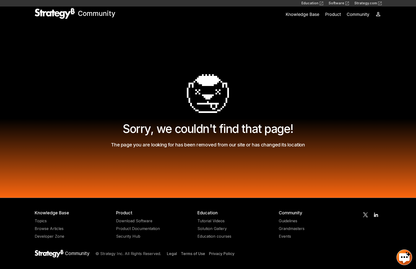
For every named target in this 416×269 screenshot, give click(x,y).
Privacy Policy (221, 253)
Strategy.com (365, 3)
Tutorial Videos (211, 220)
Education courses (214, 236)
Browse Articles (49, 228)
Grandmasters (292, 228)
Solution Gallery (212, 228)
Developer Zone (49, 236)
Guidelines (288, 220)
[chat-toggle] (404, 257)
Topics (41, 220)
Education (309, 3)
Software (336, 3)
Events (285, 236)
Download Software (134, 220)
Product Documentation (138, 228)
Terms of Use (193, 253)
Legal (172, 253)
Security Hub (128, 236)
